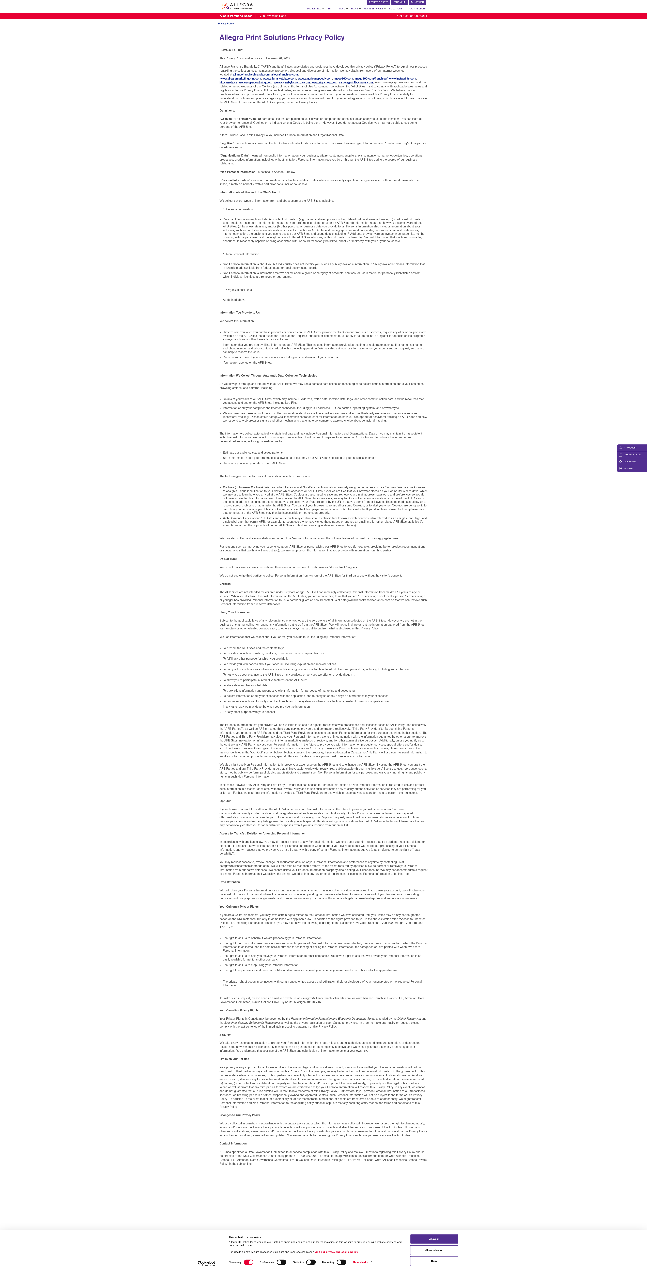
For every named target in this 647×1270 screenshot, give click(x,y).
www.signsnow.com (324, 82)
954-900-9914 (418, 16)
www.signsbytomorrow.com (292, 82)
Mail (342, 9)
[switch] (281, 1262)
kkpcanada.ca (228, 82)
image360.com (343, 78)
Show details (360, 1262)
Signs (354, 9)
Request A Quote (378, 2)
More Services (373, 9)
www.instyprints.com (402, 78)
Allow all (434, 1238)
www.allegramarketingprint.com (240, 78)
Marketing (314, 9)
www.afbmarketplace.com (279, 78)
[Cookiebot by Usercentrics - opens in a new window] (206, 1263)
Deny (434, 1261)
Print (330, 9)
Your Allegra (417, 9)
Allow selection (434, 1250)
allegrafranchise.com (284, 74)
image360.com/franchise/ (371, 78)
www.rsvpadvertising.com (255, 82)
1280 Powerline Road (253, 16)
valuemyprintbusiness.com (356, 82)
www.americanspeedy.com (315, 78)
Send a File (399, 2)
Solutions (396, 9)
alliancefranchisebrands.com (251, 74)
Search (419, 2)
